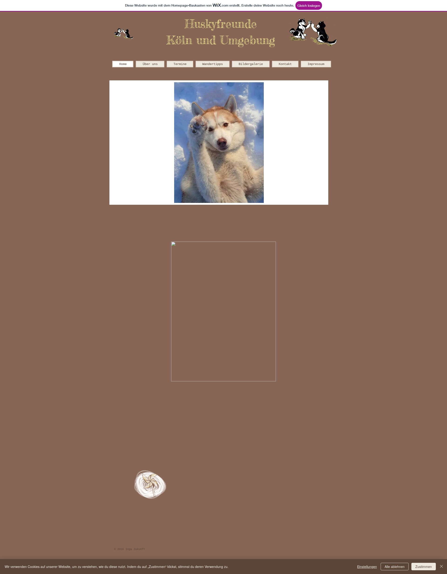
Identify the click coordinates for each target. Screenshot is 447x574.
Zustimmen (423, 566)
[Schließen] (441, 566)
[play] (315, 199)
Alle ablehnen (395, 566)
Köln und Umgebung (220, 40)
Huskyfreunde (221, 24)
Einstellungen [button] (367, 566)
